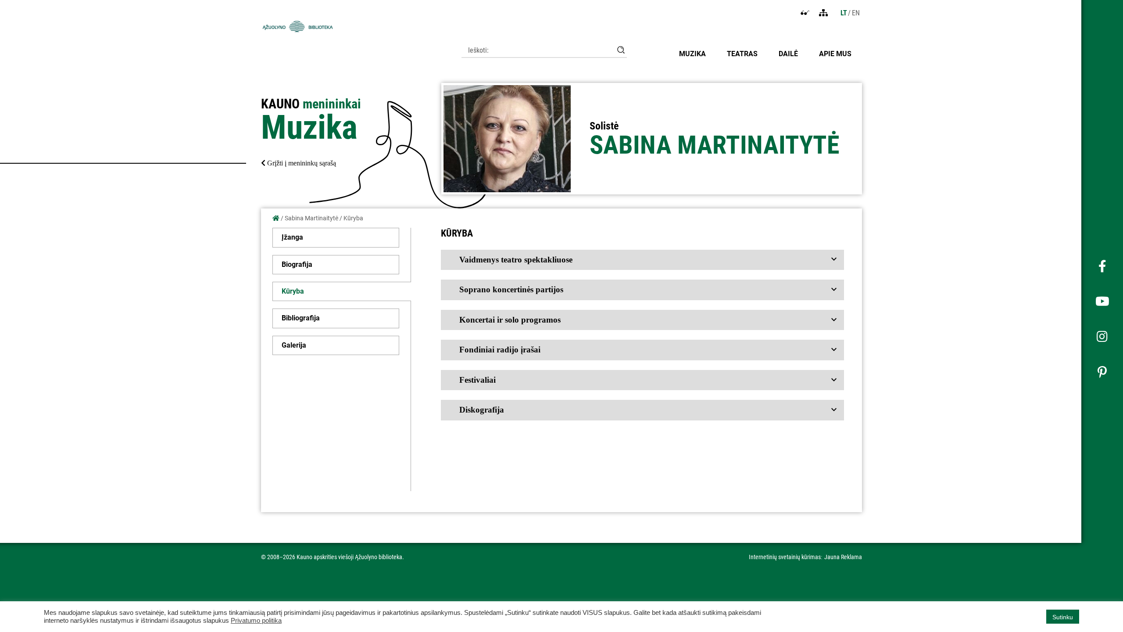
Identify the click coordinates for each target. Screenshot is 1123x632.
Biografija (297, 264)
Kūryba (293, 291)
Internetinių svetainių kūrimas (785, 556)
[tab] (642, 260)
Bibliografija (301, 318)
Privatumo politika (256, 620)
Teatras (742, 54)
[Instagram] (1102, 337)
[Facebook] (1102, 267)
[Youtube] (1102, 302)
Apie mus (835, 54)
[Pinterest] (1102, 372)
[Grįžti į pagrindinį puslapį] (275, 218)
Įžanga (292, 237)
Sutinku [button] (1062, 617)
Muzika (692, 54)
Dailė (788, 54)
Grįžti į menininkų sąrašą (300, 163)
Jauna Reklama (843, 556)
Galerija (294, 345)
